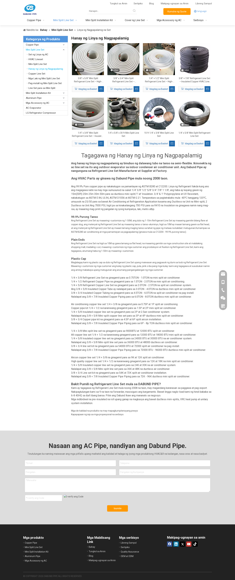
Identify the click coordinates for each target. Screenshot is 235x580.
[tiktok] (195, 544)
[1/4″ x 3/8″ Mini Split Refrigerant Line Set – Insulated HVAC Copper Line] (88, 113)
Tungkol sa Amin (118, 3)
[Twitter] (182, 544)
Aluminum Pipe (34, 98)
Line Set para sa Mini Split (41, 88)
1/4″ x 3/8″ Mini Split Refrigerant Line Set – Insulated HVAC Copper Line (88, 135)
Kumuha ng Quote (177, 11)
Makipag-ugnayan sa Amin (175, 3)
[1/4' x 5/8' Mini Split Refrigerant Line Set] (194, 113)
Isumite (117, 508)
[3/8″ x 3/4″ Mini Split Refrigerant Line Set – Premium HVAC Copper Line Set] (123, 59)
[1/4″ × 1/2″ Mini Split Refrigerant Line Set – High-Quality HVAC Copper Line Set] (159, 59)
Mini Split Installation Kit (38, 93)
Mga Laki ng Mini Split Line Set (44, 78)
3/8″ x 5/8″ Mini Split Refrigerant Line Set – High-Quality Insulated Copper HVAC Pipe (88, 80)
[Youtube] (188, 544)
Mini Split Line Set (35, 49)
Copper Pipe (32, 44)
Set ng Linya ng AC (38, 54)
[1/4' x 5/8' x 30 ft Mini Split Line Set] (123, 113)
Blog (151, 3)
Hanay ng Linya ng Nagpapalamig (45, 68)
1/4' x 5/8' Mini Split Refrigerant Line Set (194, 134)
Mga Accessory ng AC (37, 102)
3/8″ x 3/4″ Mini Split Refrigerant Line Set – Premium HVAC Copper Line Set (123, 80)
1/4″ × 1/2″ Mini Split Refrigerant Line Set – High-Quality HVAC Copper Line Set (159, 80)
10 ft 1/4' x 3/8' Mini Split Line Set (159, 134)
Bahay (92, 547)
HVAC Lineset (35, 59)
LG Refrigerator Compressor (41, 112)
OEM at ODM (127, 556)
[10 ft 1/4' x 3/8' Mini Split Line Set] (159, 113)
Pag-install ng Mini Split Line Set (45, 83)
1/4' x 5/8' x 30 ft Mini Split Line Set (123, 134)
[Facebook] (169, 544)
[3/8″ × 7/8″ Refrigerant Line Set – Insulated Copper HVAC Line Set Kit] (194, 59)
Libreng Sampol (204, 3)
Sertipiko (138, 3)
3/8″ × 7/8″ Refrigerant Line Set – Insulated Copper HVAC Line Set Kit (194, 80)
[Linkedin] (176, 544)
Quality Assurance (130, 551)
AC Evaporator (33, 107)
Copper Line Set (36, 73)
